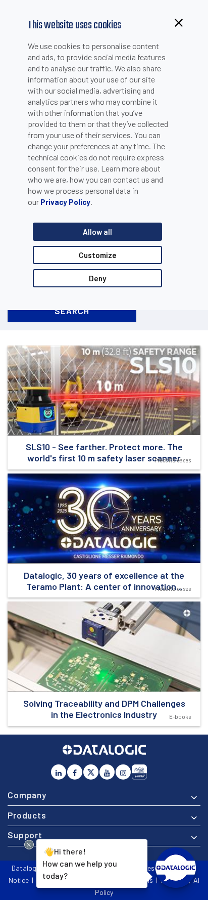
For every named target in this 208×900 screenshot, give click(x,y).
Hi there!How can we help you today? (79, 862)
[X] (90, 772)
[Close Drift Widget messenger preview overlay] (29, 844)
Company (27, 795)
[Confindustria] (139, 772)
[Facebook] (74, 772)
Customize (98, 255)
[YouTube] (107, 772)
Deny (97, 278)
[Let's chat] (175, 867)
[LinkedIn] (58, 772)
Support (25, 835)
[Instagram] (123, 772)
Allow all (97, 231)
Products (27, 815)
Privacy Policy (65, 201)
